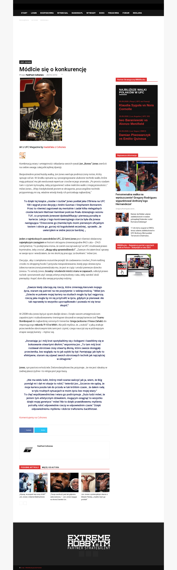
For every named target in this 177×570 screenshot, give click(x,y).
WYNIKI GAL (62, 13)
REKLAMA (137, 13)
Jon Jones (34, 20)
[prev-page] (21, 503)
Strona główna (24, 20)
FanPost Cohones (35, 74)
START (24, 13)
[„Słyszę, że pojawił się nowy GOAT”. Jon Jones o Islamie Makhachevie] (33, 482)
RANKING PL (77, 13)
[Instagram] (152, 2)
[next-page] (25, 503)
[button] (154, 13)
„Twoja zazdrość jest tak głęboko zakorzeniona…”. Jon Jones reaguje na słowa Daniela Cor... (63, 496)
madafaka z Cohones (55, 147)
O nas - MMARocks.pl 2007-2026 (31, 568)
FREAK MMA (113, 13)
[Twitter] (156, 2)
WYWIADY (91, 13)
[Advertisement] (88, 41)
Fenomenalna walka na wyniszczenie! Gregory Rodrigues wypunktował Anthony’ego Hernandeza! (136, 199)
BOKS (101, 13)
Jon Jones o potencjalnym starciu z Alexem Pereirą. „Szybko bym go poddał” (94, 496)
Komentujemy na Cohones (33, 417)
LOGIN (34, 13)
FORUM (126, 13)
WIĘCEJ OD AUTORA (50, 467)
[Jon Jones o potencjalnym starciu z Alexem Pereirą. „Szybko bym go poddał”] (95, 482)
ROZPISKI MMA (47, 13)
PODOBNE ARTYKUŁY (30, 467)
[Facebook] (147, 2)
